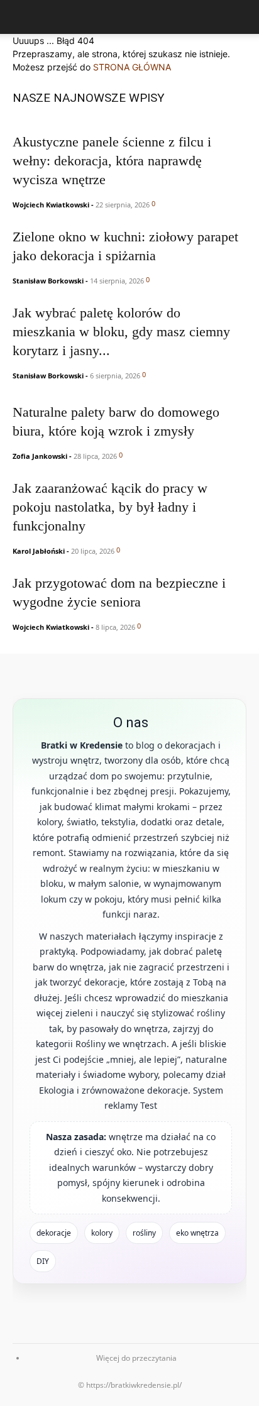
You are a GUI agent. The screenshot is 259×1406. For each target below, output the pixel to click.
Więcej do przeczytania (136, 1358)
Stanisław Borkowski (48, 280)
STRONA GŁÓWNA (132, 67)
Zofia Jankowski (40, 456)
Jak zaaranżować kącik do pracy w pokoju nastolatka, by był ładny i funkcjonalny (110, 507)
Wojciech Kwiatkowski (51, 204)
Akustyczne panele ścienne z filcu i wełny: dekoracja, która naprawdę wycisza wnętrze (112, 160)
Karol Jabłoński (39, 551)
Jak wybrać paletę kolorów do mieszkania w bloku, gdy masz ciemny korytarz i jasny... (121, 331)
